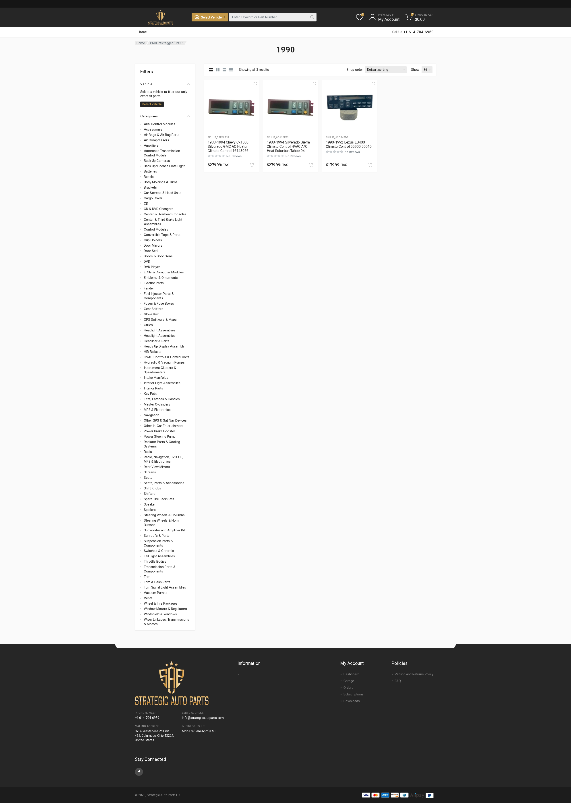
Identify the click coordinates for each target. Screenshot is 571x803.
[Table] (231, 69)
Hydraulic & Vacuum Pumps (164, 362)
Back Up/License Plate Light (164, 166)
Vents (148, 598)
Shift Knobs (152, 488)
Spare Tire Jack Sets (159, 499)
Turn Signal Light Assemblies (165, 587)
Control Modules (156, 229)
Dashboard (351, 674)
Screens (150, 472)
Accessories (153, 129)
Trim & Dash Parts (157, 582)
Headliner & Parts (156, 341)
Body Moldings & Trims (161, 182)
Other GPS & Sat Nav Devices (165, 420)
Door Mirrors (153, 245)
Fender (149, 288)
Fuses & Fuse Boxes (159, 304)
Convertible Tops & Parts (162, 235)
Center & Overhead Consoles (165, 214)
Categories (149, 116)
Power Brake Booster (159, 431)
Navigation (151, 415)
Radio (148, 452)
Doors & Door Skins (158, 256)
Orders (348, 688)
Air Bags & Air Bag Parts (161, 135)
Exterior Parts (154, 283)
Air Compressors (156, 140)
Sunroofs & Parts (157, 536)
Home (142, 32)
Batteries (150, 171)
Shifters (149, 494)
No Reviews (234, 156)
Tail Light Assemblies (159, 556)
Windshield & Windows (160, 614)
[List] (224, 69)
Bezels (149, 177)
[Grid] (211, 69)
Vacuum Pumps (155, 593)
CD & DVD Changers (158, 209)
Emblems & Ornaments (161, 278)
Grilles (148, 325)
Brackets (150, 187)
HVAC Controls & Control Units (166, 357)
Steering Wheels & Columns (164, 515)
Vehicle (146, 84)
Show (415, 70)
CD (146, 204)
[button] (252, 165)
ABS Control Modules (159, 124)
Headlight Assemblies (160, 330)
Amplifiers (151, 146)
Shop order (355, 70)
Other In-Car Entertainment (163, 426)
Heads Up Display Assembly (164, 346)
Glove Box (151, 314)
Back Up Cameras (157, 161)
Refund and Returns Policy (414, 674)
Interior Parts (153, 388)
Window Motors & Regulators (165, 609)
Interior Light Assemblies (162, 383)
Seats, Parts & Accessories (164, 483)
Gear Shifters (153, 309)
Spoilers (150, 510)
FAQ (398, 681)
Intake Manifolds (156, 378)
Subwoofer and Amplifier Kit (164, 530)
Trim (147, 577)
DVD (147, 262)
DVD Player (152, 267)
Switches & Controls (159, 551)
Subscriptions (353, 694)
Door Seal (151, 251)
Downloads (351, 701)
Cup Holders (153, 240)
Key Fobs (150, 394)
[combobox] (273, 17)
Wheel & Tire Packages (161, 603)
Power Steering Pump (160, 437)
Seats (148, 478)
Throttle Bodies (155, 562)
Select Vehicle (152, 104)
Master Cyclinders (157, 404)
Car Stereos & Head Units (162, 193)
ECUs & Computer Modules (164, 272)
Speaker (150, 504)
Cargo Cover (153, 198)
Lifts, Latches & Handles (162, 399)
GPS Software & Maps (160, 320)
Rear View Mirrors (157, 467)
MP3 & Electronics (157, 410)
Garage (348, 681)
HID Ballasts (152, 352)
